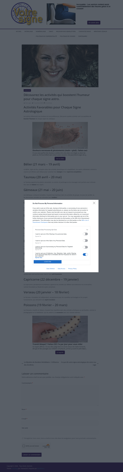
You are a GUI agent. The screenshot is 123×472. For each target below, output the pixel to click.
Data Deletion (51, 268)
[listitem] (61, 230)
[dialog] (61, 236)
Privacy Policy (72, 268)
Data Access (61, 268)
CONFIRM (47, 261)
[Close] (95, 203)
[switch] (85, 234)
